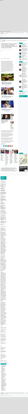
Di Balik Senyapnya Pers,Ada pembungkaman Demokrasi (24, 56)
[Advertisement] (14, 6)
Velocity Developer (10, 395)
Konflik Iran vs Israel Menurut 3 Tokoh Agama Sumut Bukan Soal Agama (24, 53)
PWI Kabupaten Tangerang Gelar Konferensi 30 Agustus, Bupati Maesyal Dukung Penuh (2, 157)
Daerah (4, 144)
